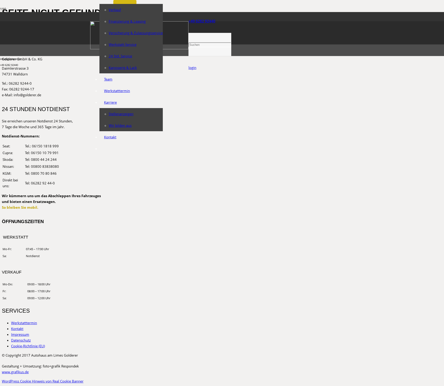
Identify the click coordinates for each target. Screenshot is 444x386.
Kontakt (17, 328)
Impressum (20, 334)
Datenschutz (21, 340)
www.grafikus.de (15, 372)
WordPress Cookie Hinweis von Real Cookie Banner (42, 381)
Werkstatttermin (24, 323)
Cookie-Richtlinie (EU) (28, 346)
